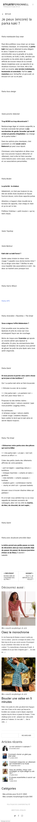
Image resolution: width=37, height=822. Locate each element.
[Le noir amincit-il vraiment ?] (5, 748)
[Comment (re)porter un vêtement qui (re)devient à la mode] (5, 763)
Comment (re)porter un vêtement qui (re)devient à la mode (22, 763)
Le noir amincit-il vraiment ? (20, 747)
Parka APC (6, 301)
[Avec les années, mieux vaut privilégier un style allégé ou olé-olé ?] (5, 771)
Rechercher (26, 735)
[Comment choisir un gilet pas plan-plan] (5, 756)
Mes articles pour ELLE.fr (12, 794)
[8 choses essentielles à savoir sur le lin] (5, 779)
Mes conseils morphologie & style (14, 628)
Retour (8, 14)
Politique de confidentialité (18, 804)
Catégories (9, 788)
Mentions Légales (18, 810)
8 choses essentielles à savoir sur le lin (22, 778)
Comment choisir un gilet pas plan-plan (19, 755)
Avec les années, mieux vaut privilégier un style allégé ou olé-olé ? (22, 771)
